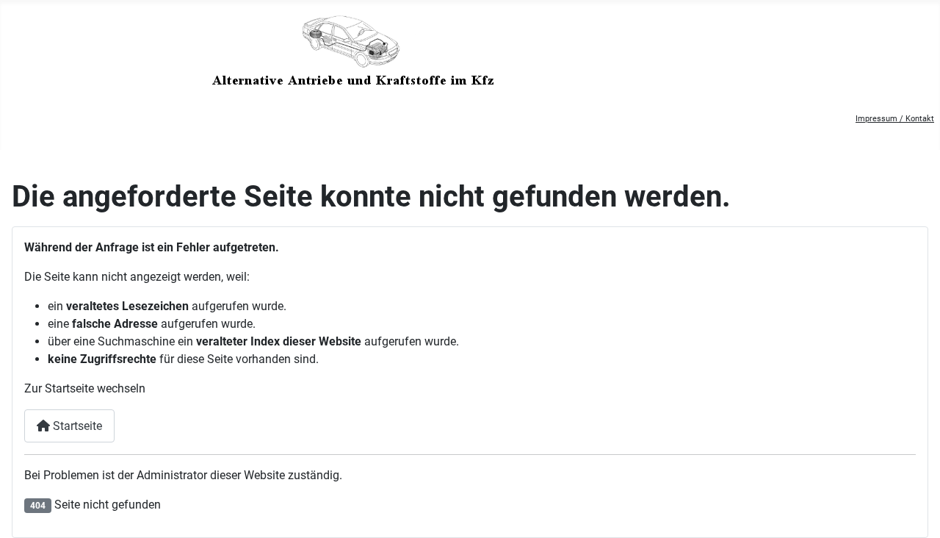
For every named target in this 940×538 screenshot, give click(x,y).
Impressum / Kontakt (895, 118)
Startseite (76, 426)
